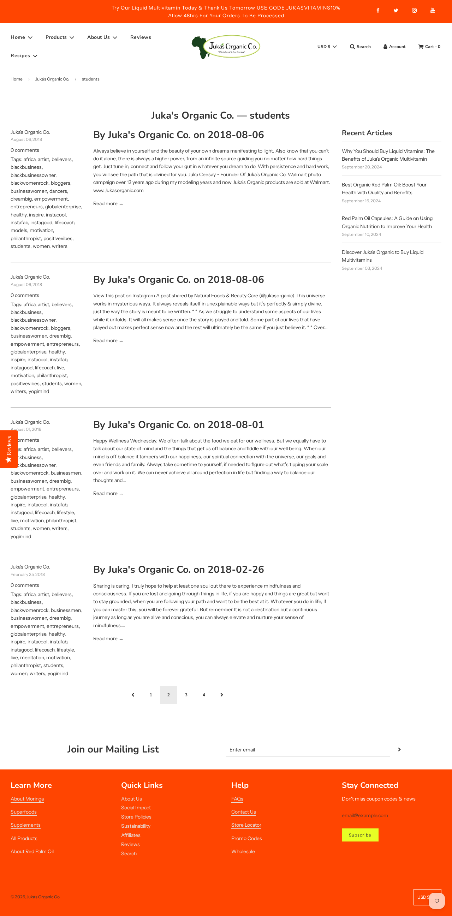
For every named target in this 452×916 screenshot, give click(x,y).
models (19, 230)
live (60, 367)
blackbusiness (26, 167)
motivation (41, 230)
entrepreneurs (27, 206)
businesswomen (29, 191)
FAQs (237, 799)
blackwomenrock (29, 183)
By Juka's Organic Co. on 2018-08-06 (178, 135)
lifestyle (65, 512)
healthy (18, 215)
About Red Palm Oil (32, 851)
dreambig (21, 199)
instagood (41, 222)
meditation (32, 657)
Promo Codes (246, 838)
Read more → (108, 203)
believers (62, 159)
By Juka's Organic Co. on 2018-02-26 (178, 569)
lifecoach (64, 222)
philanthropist (26, 238)
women (41, 246)
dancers (58, 191)
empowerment (51, 199)
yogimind (39, 391)
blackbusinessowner (33, 175)
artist (43, 159)
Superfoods (24, 812)
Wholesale (243, 851)
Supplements (26, 825)
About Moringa (27, 799)
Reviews (140, 37)
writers (59, 246)
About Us (131, 799)
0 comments (25, 150)
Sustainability (135, 826)
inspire (36, 215)
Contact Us (243, 812)
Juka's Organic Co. (52, 79)
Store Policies (136, 817)
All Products (24, 838)
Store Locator (246, 825)
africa (29, 159)
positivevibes (57, 238)
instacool (56, 215)
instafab (19, 222)
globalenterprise (63, 206)
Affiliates (131, 835)
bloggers (60, 183)
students (20, 246)
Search (129, 853)
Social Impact (136, 807)
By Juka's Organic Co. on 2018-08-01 (178, 425)
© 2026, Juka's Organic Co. (35, 896)
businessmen (66, 473)
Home (17, 79)
